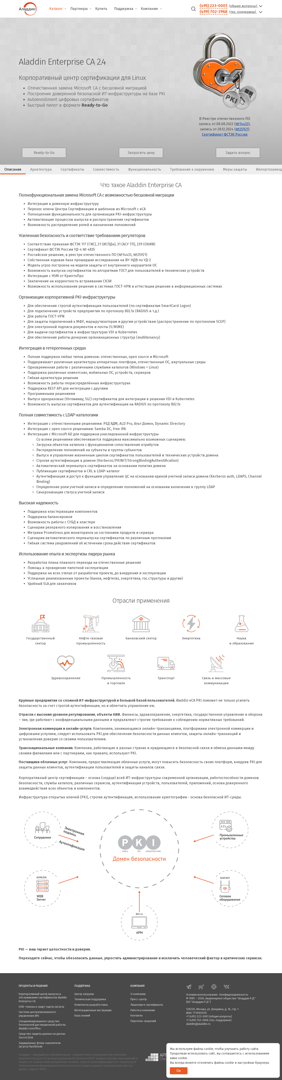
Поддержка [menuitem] (123, 9)
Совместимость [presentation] (106, 169)
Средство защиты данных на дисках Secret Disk (42, 1035)
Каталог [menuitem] (56, 9)
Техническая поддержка (90, 999)
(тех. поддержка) (243, 12)
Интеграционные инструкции (92, 1010)
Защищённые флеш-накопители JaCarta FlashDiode (40, 1044)
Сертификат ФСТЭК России (224, 134)
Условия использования (201, 994)
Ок (178, 1071)
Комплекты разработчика (91, 1004)
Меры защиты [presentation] (235, 169)
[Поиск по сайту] (193, 8)
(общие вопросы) (243, 6)
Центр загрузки (84, 994)
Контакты (136, 1015)
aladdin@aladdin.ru (198, 1023)
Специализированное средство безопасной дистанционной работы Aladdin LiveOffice (42, 1025)
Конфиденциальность (233, 994)
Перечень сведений (143, 1021)
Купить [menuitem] (101, 9)
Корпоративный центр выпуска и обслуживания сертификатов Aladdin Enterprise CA (43, 997)
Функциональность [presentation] (144, 169)
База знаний (82, 1015)
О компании (138, 994)
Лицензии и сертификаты (146, 1004)
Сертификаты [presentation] (72, 169)
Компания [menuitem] (149, 9)
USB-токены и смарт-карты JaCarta (41, 1006)
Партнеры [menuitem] (79, 9)
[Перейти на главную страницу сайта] (28, 8)
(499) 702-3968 (213, 11)
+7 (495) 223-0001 (197, 1016)
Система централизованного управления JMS (37, 1013)
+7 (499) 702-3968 (197, 1020)
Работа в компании (142, 1010)
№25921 (242, 129)
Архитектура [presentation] (41, 169)
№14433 (242, 124)
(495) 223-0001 (213, 5)
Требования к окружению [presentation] (192, 169)
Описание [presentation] (12, 169)
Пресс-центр (138, 999)
